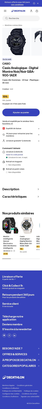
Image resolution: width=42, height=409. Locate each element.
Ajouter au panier (21, 112)
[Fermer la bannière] (38, 3)
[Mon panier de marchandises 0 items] (37, 11)
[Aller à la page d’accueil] (18, 11)
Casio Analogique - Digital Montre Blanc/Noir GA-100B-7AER (26, 241)
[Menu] (5, 11)
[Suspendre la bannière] (34, 3)
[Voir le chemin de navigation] (3, 25)
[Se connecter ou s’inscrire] (31, 11)
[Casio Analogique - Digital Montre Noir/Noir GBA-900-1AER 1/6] (16, 42)
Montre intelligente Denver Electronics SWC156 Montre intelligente (9, 242)
